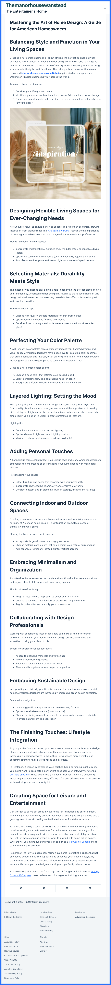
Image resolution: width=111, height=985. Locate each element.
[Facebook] (21, 888)
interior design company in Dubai (40, 73)
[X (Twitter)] (44, 888)
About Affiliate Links (13, 969)
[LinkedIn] (89, 888)
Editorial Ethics (11, 946)
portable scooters (19, 774)
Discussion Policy (12, 978)
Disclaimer (44, 926)
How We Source (11, 951)
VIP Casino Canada (79, 841)
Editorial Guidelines (13, 917)
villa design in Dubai (59, 230)
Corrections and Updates (16, 955)
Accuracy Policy (12, 942)
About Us (44, 942)
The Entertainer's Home (26, 11)
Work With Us (10, 960)
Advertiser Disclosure (85, 917)
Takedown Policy (12, 964)
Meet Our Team (47, 946)
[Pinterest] (67, 888)
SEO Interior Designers (37, 902)
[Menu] (105, 7)
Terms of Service (48, 917)
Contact (43, 951)
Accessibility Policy (13, 973)
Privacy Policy (46, 930)
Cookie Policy (46, 921)
